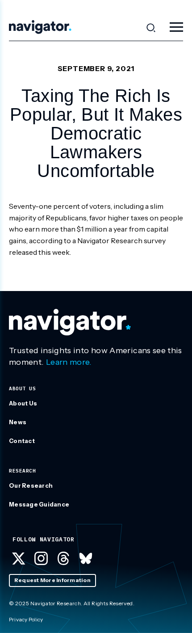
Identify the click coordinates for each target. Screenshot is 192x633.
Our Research (31, 485)
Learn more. (69, 362)
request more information (52, 580)
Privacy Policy (26, 619)
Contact (22, 440)
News (17, 422)
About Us (23, 403)
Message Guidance (39, 504)
